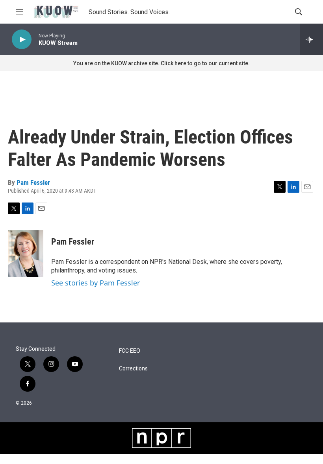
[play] (21, 39)
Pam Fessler (33, 182)
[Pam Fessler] (25, 253)
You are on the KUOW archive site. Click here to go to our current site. (161, 63)
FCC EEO (129, 351)
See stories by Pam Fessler (95, 282)
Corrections (133, 369)
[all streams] (311, 39)
